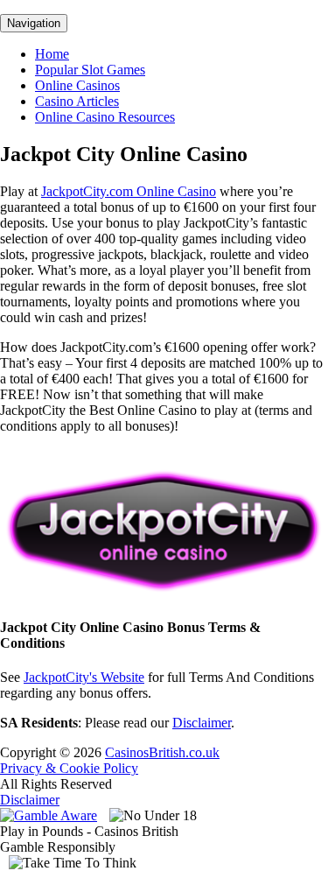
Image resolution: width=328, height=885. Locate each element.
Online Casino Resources (105, 116)
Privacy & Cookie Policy (69, 768)
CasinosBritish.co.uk (162, 752)
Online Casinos (77, 85)
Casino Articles (77, 101)
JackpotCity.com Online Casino (128, 191)
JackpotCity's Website (84, 677)
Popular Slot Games (90, 69)
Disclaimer (201, 722)
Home (52, 53)
